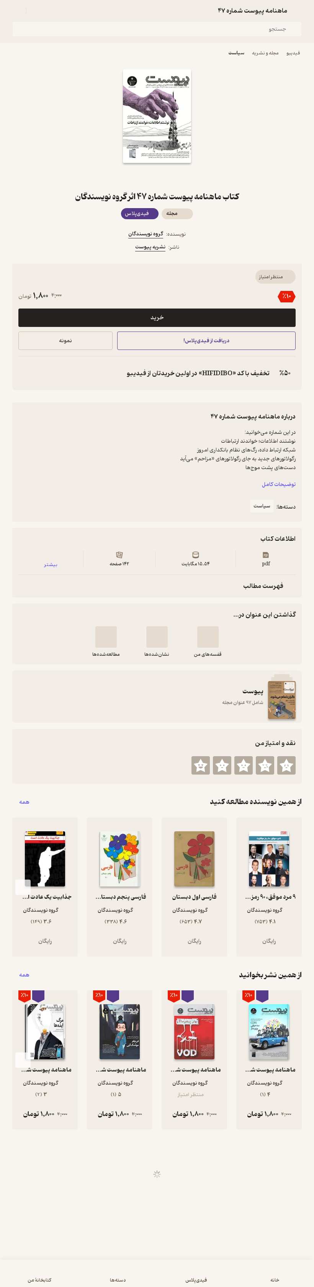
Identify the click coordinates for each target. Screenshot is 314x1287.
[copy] (26, 373)
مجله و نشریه (265, 53)
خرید (157, 318)
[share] (138, 176)
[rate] (286, 765)
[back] (297, 11)
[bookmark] (175, 176)
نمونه (65, 341)
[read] (106, 637)
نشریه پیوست (150, 247)
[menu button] (17, 11)
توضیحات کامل (279, 484)
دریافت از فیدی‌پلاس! (206, 341)
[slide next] (23, 887)
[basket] (35, 11)
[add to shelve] (208, 637)
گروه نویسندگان (145, 234)
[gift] (157, 176)
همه (24, 802)
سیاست (236, 53)
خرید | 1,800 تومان (81, 1277)
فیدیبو (293, 53)
